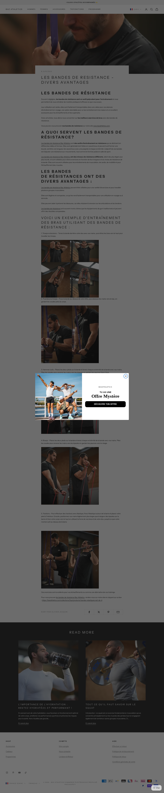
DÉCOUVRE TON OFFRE (105, 404)
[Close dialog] (126, 376)
